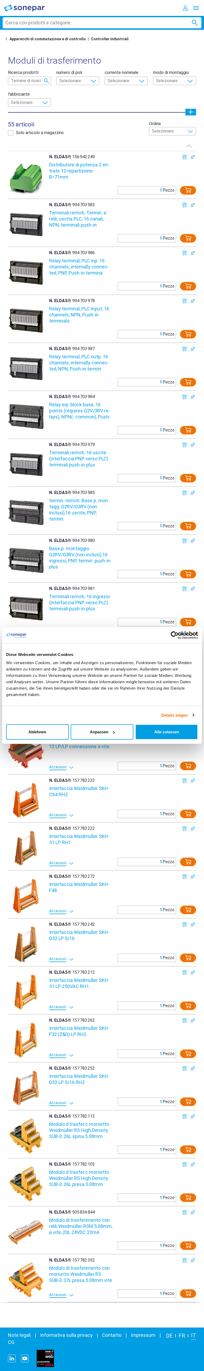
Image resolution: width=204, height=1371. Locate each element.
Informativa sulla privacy (66, 1335)
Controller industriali (110, 39)
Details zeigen (174, 715)
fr (181, 1336)
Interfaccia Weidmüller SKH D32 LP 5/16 (78, 935)
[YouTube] (25, 1358)
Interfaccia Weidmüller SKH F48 (78, 887)
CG (11, 1342)
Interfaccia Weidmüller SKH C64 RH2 (78, 791)
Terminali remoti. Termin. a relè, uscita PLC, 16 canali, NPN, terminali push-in (77, 219)
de (169, 1336)
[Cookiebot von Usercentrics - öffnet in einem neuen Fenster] (174, 635)
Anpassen (99, 732)
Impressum (143, 1335)
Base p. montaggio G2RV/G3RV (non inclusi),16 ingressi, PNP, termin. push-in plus (79, 557)
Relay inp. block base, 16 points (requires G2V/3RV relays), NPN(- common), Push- (79, 411)
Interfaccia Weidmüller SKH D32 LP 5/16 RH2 (78, 1079)
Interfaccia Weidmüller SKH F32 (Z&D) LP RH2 (78, 1031)
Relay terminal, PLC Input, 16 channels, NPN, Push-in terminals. (79, 315)
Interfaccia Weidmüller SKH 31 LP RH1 (78, 839)
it (193, 1335)
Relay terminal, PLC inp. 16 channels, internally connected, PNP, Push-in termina (79, 267)
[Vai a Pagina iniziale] (7, 39)
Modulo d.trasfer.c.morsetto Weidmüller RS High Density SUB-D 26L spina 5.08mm (79, 1130)
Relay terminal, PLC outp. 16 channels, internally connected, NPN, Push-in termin (79, 363)
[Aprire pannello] (190, 112)
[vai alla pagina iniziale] (28, 8)
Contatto (111, 1335)
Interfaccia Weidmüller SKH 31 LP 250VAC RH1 (78, 983)
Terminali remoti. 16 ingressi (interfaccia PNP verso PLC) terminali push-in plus (79, 602)
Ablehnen (37, 732)
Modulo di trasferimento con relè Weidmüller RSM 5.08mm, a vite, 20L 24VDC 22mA (80, 1226)
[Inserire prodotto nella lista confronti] (184, 157)
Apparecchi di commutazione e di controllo (48, 39)
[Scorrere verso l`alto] (189, 146)
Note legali (19, 1335)
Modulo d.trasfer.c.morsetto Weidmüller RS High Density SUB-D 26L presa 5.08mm (79, 1178)
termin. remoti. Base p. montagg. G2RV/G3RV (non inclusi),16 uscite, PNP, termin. (79, 509)
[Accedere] (185, 8)
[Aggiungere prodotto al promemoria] (192, 157)
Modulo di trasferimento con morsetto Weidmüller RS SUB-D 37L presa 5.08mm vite (80, 1274)
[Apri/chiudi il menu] (196, 8)
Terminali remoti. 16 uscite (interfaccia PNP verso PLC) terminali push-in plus (78, 459)
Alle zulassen (166, 732)
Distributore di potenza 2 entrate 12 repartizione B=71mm (79, 171)
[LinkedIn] (12, 1358)
